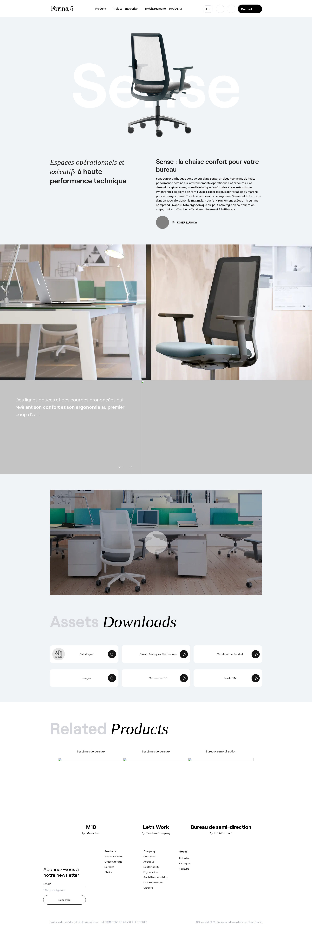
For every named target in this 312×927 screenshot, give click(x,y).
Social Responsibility (155, 877)
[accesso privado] (231, 9)
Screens (109, 866)
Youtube (184, 868)
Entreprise (131, 8)
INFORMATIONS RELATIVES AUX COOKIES (124, 921)
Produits (100, 8)
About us (148, 861)
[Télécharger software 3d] (243, 857)
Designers (149, 856)
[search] (220, 9)
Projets (117, 8)
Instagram (185, 863)
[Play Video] (156, 542)
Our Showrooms (153, 882)
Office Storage (113, 861)
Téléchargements (156, 8)
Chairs (108, 871)
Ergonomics (150, 871)
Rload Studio (255, 921)
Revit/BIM (175, 8)
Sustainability (151, 866)
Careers (148, 887)
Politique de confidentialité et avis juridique (74, 921)
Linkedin (184, 858)
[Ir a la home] (64, 855)
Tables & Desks (113, 856)
